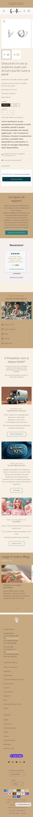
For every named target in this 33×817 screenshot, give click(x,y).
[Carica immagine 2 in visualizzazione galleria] (16, 54)
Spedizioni (7, 671)
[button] (4, 11)
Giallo (15, 105)
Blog (5, 700)
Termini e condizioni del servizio (17, 807)
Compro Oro (8, 724)
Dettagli (16, 490)
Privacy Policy (8, 683)
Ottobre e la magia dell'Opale (12, 586)
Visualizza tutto (6, 560)
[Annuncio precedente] (3, 4)
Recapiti (23, 813)
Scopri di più (16, 543)
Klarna (6, 708)
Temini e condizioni (10, 667)
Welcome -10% (9, 748)
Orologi (6, 736)
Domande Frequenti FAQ (12, 704)
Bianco (5, 105)
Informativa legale (14, 813)
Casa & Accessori (9, 740)
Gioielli (6, 732)
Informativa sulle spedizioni (17, 810)
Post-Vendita (8, 692)
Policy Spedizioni (16, 434)
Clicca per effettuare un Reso (14, 679)
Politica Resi (8, 675)
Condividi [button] (6, 166)
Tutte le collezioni (10, 728)
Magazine (7, 696)
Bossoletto (7, 744)
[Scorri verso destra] (20, 608)
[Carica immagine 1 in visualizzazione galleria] (6, 54)
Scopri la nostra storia (16, 232)
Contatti (6, 688)
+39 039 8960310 (12, 638)
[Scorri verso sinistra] (12, 608)
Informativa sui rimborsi (19, 802)
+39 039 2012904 (12, 652)
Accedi (6, 720)
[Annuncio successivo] (30, 4)
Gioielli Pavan (15, 799)
